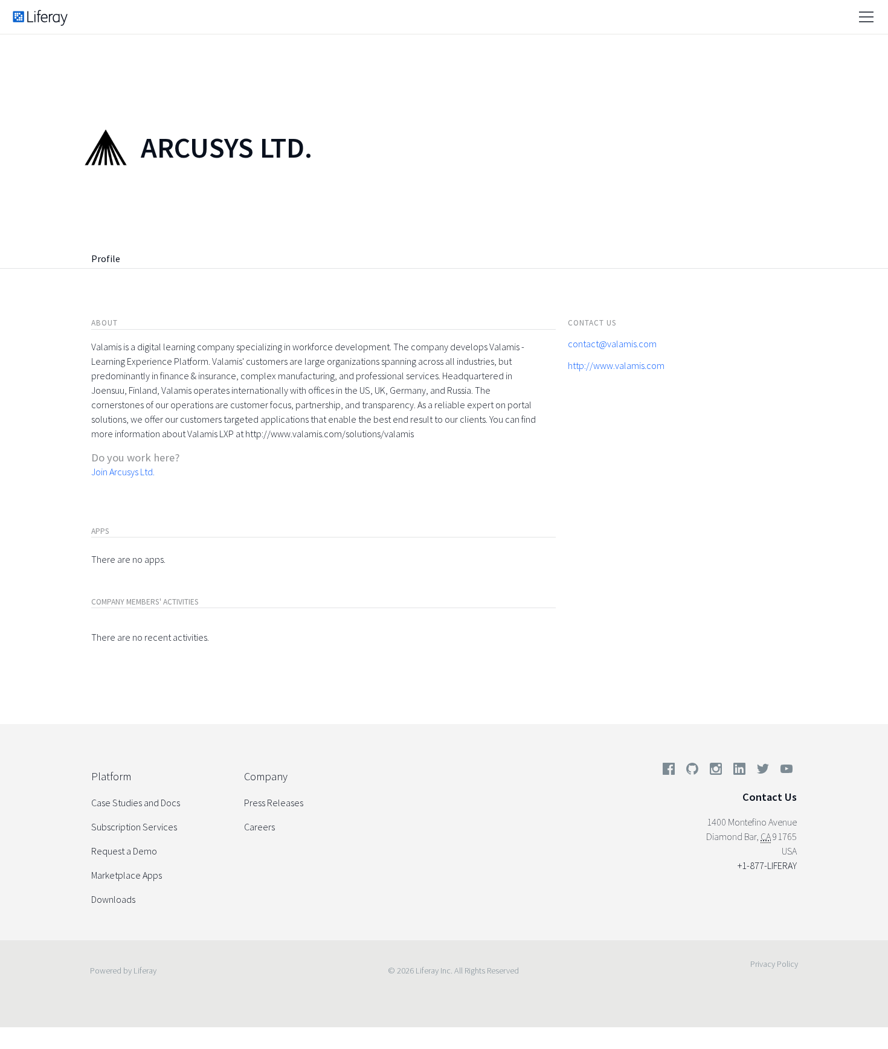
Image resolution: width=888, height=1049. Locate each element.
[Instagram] (716, 771)
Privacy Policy (774, 963)
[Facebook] (669, 771)
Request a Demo (124, 851)
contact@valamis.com (612, 344)
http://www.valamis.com (616, 365)
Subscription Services (134, 827)
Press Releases (273, 803)
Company (266, 776)
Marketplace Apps (126, 875)
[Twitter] (763, 771)
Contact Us (769, 797)
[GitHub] (692, 771)
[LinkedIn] (739, 771)
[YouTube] (784, 771)
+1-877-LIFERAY (767, 865)
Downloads (113, 899)
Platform (111, 776)
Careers (259, 827)
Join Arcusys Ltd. (123, 472)
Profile (105, 258)
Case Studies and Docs (135, 803)
